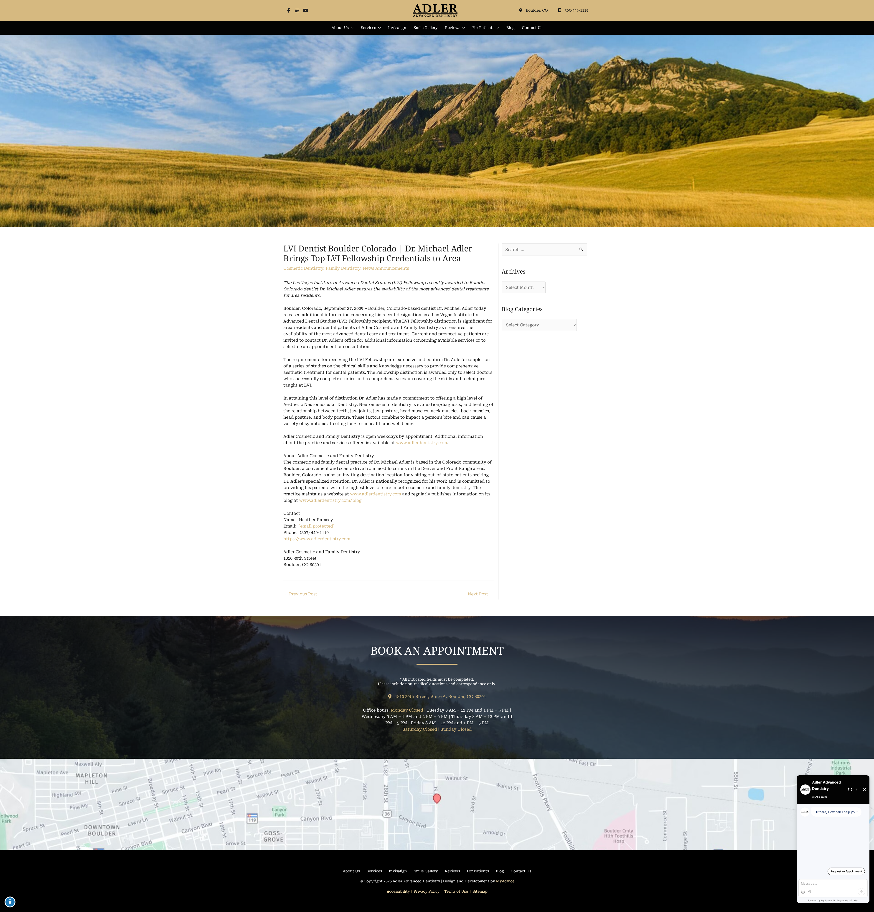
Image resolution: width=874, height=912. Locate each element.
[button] (342, 27)
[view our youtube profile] (305, 10)
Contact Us (521, 871)
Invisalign (398, 871)
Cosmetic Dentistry (303, 268)
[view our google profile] (297, 10)
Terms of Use (456, 891)
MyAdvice (505, 881)
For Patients (478, 871)
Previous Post (300, 594)
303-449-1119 (576, 10)
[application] (351, 27)
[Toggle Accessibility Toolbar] (10, 902)
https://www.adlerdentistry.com (316, 538)
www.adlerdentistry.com (421, 442)
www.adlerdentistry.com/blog (330, 500)
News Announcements (386, 268)
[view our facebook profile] (289, 10)
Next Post (480, 594)
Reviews (452, 871)
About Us (351, 871)
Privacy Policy (427, 891)
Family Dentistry (343, 268)
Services (374, 871)
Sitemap (480, 891)
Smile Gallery (426, 871)
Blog (500, 871)
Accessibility (398, 891)
